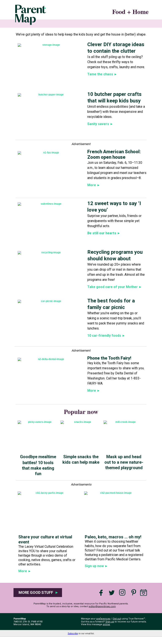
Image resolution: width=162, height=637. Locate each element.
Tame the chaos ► (102, 74)
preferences (103, 618)
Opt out (117, 618)
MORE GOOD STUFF (38, 592)
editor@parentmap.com (102, 606)
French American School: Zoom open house (114, 154)
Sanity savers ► (100, 124)
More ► (24, 571)
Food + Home (130, 11)
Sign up (109, 621)
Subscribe (73, 633)
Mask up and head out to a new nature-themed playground (123, 462)
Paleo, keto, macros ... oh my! (113, 536)
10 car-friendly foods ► (106, 336)
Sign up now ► (96, 566)
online (106, 624)
